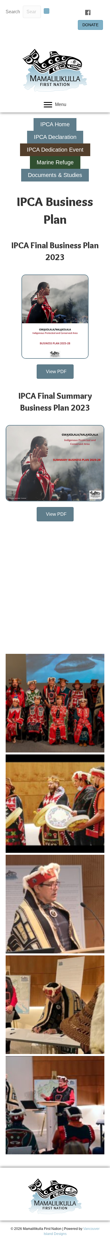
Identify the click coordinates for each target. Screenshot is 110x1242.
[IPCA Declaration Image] (55, 1105)
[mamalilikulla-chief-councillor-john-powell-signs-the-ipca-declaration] (55, 1004)
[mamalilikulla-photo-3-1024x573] (55, 904)
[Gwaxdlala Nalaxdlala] (55, 703)
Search (13, 11)
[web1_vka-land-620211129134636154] (55, 803)
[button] (46, 11)
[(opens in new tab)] (55, 316)
